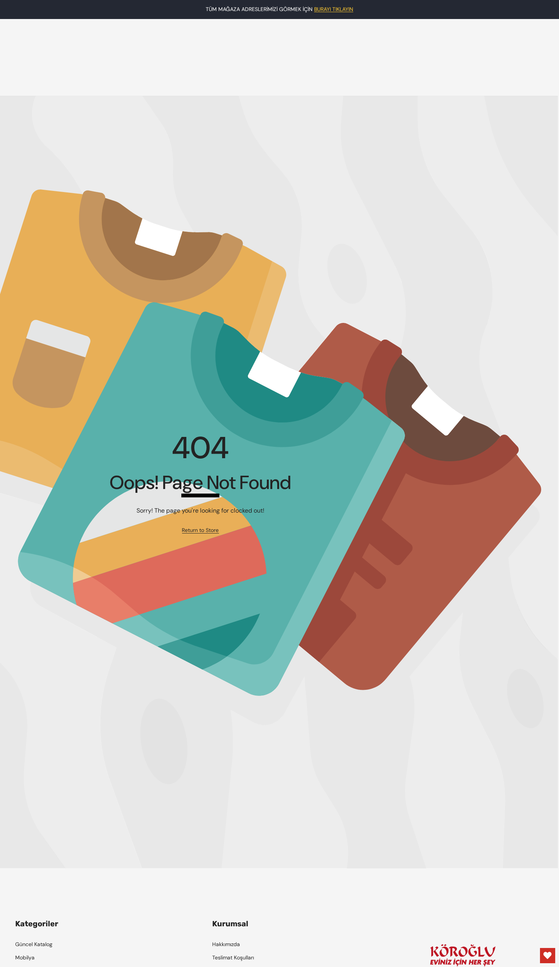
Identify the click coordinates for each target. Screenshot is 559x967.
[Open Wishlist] (547, 955)
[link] (200, 530)
